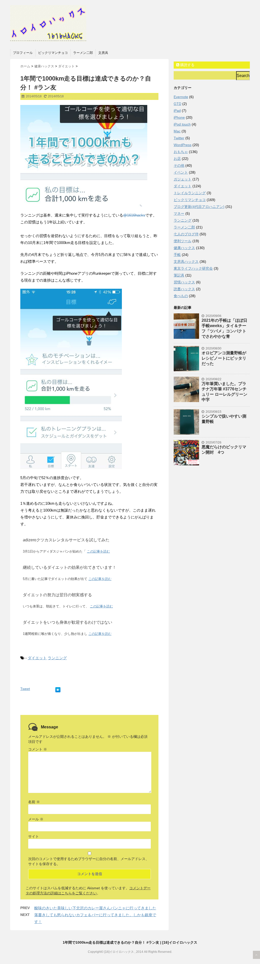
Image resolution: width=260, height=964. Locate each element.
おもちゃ (181, 152)
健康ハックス (184, 248)
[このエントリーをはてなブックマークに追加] (57, 689)
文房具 (103, 53)
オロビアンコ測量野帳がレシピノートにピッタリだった (224, 358)
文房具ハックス (186, 261)
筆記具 (179, 275)
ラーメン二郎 (83, 53)
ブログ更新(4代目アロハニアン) (199, 207)
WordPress (182, 145)
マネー (179, 213)
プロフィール (23, 53)
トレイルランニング (190, 193)
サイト (33, 836)
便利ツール (182, 241)
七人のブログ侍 (186, 234)
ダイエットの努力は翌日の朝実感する (57, 595)
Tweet (25, 689)
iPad (177, 111)
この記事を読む (98, 551)
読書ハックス (184, 289)
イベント (181, 172)
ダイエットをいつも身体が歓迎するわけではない (67, 622)
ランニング (57, 658)
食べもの (181, 296)
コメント (37, 749)
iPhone (179, 117)
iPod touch (182, 124)
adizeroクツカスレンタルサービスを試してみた (66, 540)
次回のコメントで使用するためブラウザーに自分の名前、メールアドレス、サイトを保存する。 (88, 861)
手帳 (177, 255)
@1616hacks (134, 215)
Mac (177, 131)
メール (35, 819)
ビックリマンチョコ (53, 53)
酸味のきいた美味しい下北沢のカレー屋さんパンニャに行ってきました (95, 908)
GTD (177, 104)
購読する (186, 65)
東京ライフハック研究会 (193, 268)
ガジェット (182, 179)
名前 (34, 802)
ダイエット (37, 658)
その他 (179, 165)
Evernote (181, 97)
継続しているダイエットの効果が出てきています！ (69, 567)
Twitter (179, 138)
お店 (177, 159)
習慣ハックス (184, 282)
